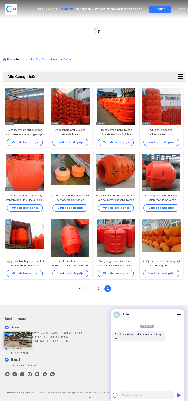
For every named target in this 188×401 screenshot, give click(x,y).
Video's (100, 9)
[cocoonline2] (52, 375)
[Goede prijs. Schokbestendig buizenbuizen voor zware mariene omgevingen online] (24, 107)
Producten (65, 9)
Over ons (50, 9)
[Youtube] (37, 375)
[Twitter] (14, 375)
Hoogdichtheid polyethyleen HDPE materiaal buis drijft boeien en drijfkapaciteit (116, 134)
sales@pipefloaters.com (25, 365)
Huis (40, 9)
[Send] (179, 395)
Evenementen (84, 9)
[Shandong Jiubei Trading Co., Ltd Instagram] (29, 375)
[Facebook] (22, 375)
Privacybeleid (15, 392)
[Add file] (115, 395)
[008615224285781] (44, 375)
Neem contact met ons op (124, 9)
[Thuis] (11, 9)
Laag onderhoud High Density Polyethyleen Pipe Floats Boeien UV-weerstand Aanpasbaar (25, 200)
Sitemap (30, 392)
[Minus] (179, 314)
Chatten (159, 9)
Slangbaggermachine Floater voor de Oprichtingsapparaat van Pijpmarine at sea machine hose (116, 265)
